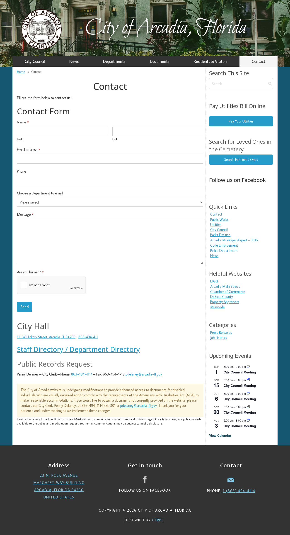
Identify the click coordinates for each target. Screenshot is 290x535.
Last (114, 139)
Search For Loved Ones (241, 159)
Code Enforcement (224, 245)
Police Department (224, 250)
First (19, 139)
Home (21, 72)
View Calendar (220, 435)
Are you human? (30, 272)
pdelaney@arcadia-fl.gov (144, 374)
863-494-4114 (81, 374)
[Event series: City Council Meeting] (248, 366)
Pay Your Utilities (241, 121)
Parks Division (220, 235)
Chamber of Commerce (227, 291)
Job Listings (218, 337)
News (214, 255)
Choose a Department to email (40, 193)
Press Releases (221, 332)
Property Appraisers (224, 301)
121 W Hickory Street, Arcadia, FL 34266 (46, 337)
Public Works (219, 219)
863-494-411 (88, 337)
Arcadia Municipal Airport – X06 (234, 240)
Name (23, 122)
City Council (219, 229)
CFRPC (158, 520)
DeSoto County (221, 296)
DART (214, 281)
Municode (217, 307)
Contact (216, 214)
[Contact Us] (231, 479)
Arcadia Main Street (225, 286)
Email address (28, 149)
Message (25, 214)
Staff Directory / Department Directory (78, 349)
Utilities (215, 224)
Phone (21, 171)
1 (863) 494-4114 (239, 490)
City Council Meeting (240, 372)
